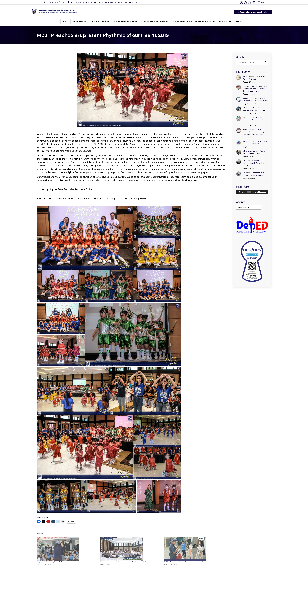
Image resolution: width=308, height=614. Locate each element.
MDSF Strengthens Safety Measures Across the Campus (186, 562)
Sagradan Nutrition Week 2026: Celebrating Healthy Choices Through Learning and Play (255, 88)
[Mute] (258, 192)
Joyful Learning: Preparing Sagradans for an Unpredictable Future (255, 119)
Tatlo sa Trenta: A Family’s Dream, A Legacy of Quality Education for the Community (253, 131)
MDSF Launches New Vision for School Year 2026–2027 (255, 142)
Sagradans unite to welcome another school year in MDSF (123, 562)
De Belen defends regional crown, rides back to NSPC (253, 173)
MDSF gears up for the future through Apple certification (254, 152)
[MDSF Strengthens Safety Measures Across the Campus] (194, 549)
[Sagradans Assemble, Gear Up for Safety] (67, 549)
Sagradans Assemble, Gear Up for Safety (53, 562)
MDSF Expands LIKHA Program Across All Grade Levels (255, 77)
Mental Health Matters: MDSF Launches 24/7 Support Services (255, 99)
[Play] (239, 192)
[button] (85, 238)
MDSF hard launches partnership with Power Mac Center (254, 163)
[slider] (263, 192)
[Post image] (238, 77)
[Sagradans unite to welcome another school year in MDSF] (131, 549)
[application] (252, 192)
